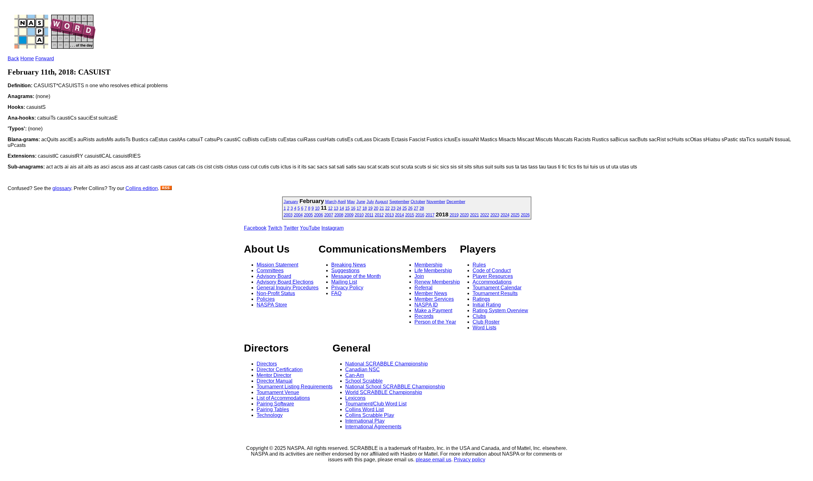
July (370, 201)
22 (387, 208)
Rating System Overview (500, 310)
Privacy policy (469, 459)
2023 (494, 215)
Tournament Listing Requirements (295, 386)
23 (393, 208)
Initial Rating (487, 304)
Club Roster (486, 322)
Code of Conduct (492, 270)
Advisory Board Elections (285, 282)
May (351, 201)
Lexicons (355, 398)
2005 (308, 215)
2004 (298, 215)
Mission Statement (277, 264)
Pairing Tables (273, 409)
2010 (359, 215)
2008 (338, 215)
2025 (515, 215)
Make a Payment (433, 310)
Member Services (434, 299)
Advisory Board (274, 276)
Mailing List (344, 282)
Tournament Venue (278, 392)
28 (422, 208)
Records (423, 316)
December (456, 201)
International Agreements (373, 426)
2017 (430, 215)
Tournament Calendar (497, 287)
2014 (399, 215)
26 (410, 208)
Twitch (275, 228)
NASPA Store (272, 304)
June (360, 201)
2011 (369, 215)
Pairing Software (275, 403)
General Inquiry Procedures (288, 287)
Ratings (481, 299)
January (291, 201)
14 (341, 208)
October (418, 201)
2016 (419, 215)
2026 (525, 215)
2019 (454, 215)
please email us (433, 459)
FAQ (336, 293)
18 (364, 208)
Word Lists (484, 327)
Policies (266, 299)
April (342, 201)
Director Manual (274, 381)
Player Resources (493, 276)
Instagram (332, 228)
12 (330, 208)
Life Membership (433, 270)
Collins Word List (364, 409)
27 (416, 208)
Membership (428, 264)
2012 (379, 215)
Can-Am (354, 375)
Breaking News (348, 264)
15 (347, 208)
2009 (349, 215)
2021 (474, 215)
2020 (464, 215)
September (399, 201)
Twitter (291, 228)
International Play (365, 421)
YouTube (310, 228)
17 (359, 208)
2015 (409, 215)
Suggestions (345, 270)
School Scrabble (364, 381)
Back (13, 58)
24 (399, 208)
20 (376, 208)
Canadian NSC (362, 369)
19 (370, 208)
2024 (505, 215)
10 (317, 208)
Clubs (479, 316)
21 (382, 208)
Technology (270, 415)
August (381, 201)
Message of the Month (356, 276)
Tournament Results (495, 293)
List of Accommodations (283, 398)
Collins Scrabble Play (369, 415)
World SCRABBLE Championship (383, 392)
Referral (423, 287)
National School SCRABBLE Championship (395, 386)
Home (27, 58)
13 (336, 208)
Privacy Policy (347, 287)
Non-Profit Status (276, 293)
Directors (267, 363)
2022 (484, 215)
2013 (389, 215)
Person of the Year (435, 322)
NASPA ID (426, 304)
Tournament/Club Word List (375, 403)
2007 (328, 215)
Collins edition (141, 188)
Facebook (255, 228)
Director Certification (280, 369)
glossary (61, 188)
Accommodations (492, 282)
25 (404, 208)
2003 (288, 215)
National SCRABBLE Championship (386, 363)
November (436, 201)
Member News (430, 293)
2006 (318, 215)
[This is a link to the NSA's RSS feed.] (166, 188)
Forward (44, 58)
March (331, 201)
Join (419, 276)
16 (353, 208)
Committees (270, 270)
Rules (479, 264)
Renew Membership (437, 282)
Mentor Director (274, 375)
